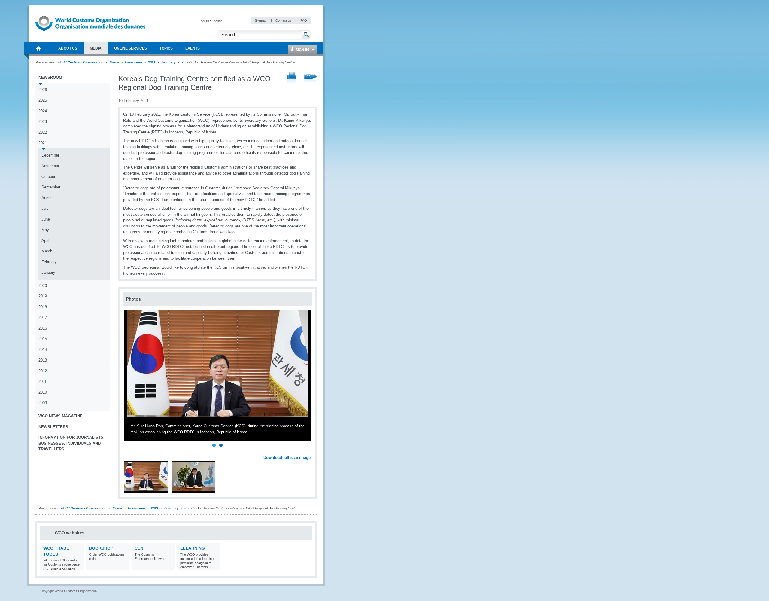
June (45, 219)
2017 (42, 317)
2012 (42, 371)
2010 (42, 392)
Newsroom (133, 62)
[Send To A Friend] (310, 79)
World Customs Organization (81, 62)
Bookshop (101, 548)
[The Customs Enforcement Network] (169, 566)
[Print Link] (291, 79)
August (47, 198)
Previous (129, 451)
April (45, 240)
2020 (42, 285)
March (46, 251)
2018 (42, 307)
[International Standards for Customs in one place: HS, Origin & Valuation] (78, 566)
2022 (42, 132)
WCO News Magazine (60, 416)
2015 (42, 339)
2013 (42, 360)
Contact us (283, 20)
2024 (42, 111)
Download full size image (287, 457)
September (50, 187)
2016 (42, 328)
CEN (139, 548)
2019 (42, 296)
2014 (42, 349)
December (50, 155)
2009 (42, 403)
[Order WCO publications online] (124, 566)
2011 (42, 381)
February (168, 62)
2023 (42, 121)
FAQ (303, 20)
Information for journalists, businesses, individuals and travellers (71, 443)
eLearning (192, 548)
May (45, 229)
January (48, 272)
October (48, 176)
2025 (42, 100)
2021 (151, 62)
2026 (42, 89)
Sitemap (261, 20)
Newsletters (53, 427)
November (50, 165)
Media (114, 62)
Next (309, 451)
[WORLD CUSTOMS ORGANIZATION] (38, 48)
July (45, 208)
